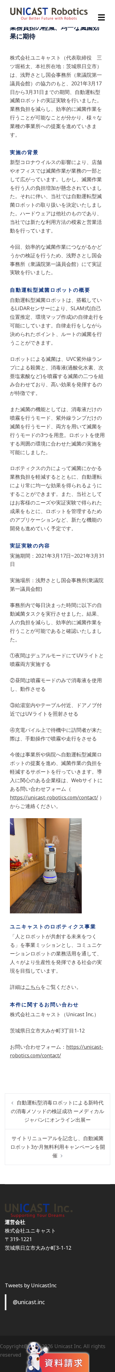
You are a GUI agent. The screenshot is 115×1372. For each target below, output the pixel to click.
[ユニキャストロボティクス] (49, 13)
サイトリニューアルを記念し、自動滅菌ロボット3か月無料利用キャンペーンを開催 (57, 1147)
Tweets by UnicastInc (31, 1285)
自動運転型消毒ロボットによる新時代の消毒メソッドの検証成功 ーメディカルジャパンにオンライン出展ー (57, 1111)
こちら (33, 986)
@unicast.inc (29, 1302)
